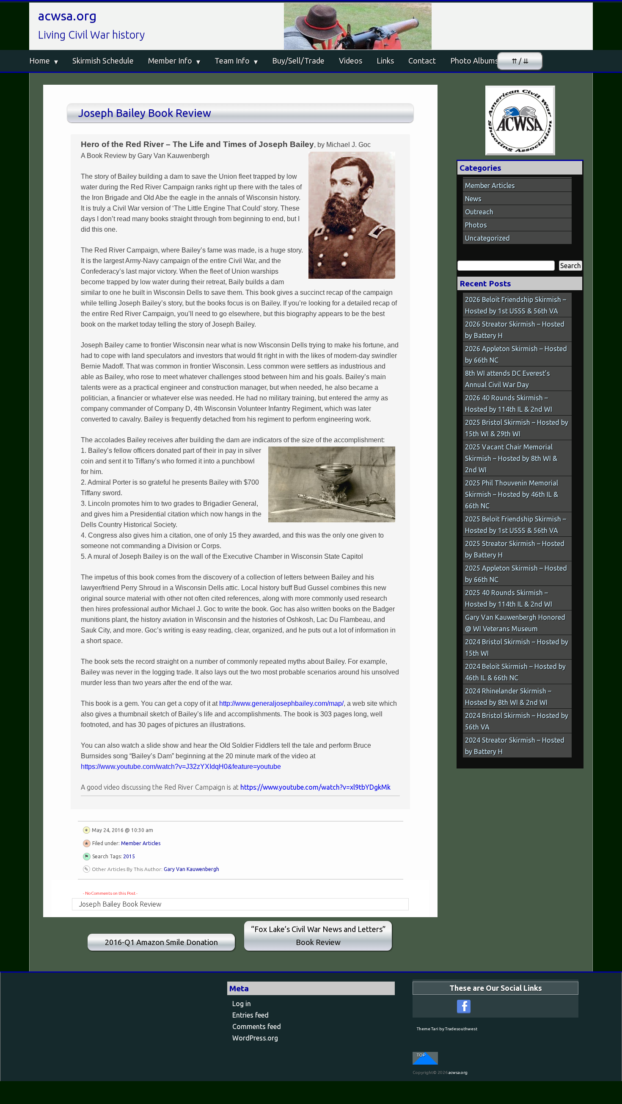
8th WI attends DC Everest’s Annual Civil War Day (507, 378)
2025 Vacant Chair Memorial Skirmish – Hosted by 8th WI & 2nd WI (511, 458)
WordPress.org (255, 1038)
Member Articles (140, 843)
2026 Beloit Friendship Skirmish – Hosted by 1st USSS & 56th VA (515, 305)
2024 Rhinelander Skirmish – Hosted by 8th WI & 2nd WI (508, 696)
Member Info (170, 60)
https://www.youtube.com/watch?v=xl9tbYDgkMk (315, 787)
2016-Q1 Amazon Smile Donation (161, 942)
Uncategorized (487, 238)
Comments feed (256, 1026)
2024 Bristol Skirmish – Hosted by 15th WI (516, 647)
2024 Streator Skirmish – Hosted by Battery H (514, 745)
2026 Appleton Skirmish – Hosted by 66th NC (516, 354)
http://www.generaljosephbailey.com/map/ (281, 703)
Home (39, 60)
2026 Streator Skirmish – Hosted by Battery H (514, 329)
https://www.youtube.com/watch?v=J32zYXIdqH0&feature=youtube (181, 766)
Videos (350, 60)
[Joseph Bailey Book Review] (520, 120)
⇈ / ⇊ (520, 61)
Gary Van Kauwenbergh (191, 869)
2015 (129, 856)
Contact (422, 60)
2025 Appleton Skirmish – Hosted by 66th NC (516, 573)
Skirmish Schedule (103, 60)
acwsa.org (67, 15)
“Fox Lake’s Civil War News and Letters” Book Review (318, 935)
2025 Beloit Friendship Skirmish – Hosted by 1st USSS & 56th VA (515, 524)
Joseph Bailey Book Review (144, 113)
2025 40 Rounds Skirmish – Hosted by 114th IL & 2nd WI (508, 598)
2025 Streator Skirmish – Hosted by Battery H (514, 549)
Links (385, 60)
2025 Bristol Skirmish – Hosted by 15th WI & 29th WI (516, 428)
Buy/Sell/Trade (298, 60)
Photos (476, 225)
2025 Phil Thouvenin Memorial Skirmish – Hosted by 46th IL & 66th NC (511, 494)
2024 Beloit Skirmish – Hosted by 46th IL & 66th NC (515, 672)
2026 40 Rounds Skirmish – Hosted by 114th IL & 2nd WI (508, 403)
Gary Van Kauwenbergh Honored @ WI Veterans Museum (515, 622)
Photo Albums (474, 60)
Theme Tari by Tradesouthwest (447, 1028)
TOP (421, 1055)
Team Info (232, 60)
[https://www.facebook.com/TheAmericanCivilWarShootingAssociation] (464, 1006)
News (473, 198)
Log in (241, 1003)
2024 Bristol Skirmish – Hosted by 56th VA (516, 721)
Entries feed (250, 1015)
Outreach (479, 212)
